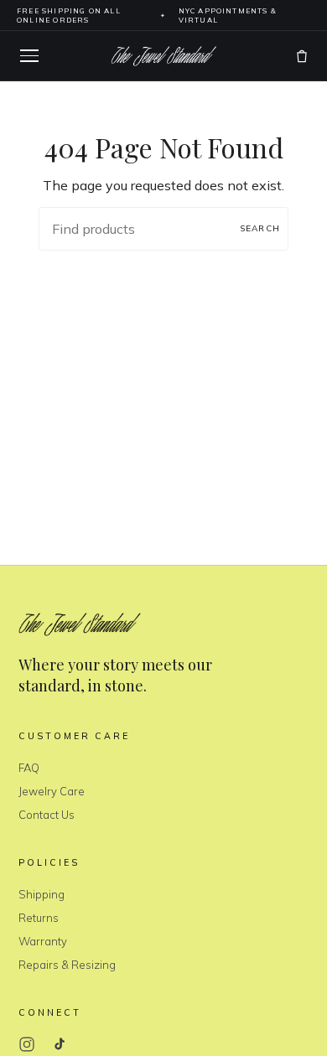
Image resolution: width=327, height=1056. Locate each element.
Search (260, 228)
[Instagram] (26, 1044)
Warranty (42, 941)
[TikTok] (58, 1044)
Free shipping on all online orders (69, 15)
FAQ (28, 767)
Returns (38, 917)
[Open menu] (29, 55)
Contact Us (46, 814)
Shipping (41, 894)
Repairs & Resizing (67, 964)
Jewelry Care (51, 791)
